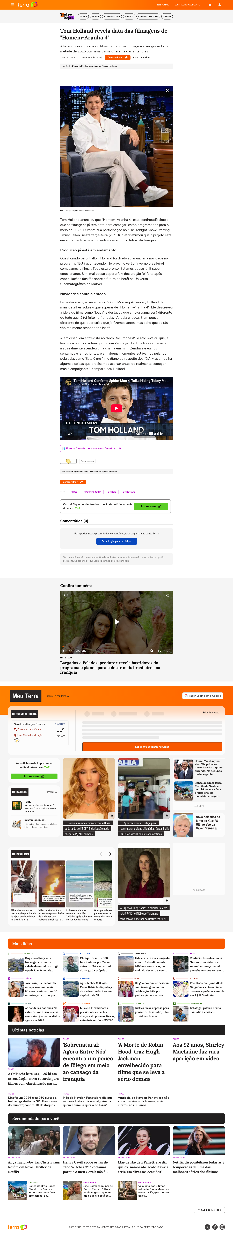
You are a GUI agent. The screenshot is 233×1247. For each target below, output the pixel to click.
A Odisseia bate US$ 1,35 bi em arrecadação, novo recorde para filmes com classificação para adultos (33, 1079)
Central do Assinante (187, 4)
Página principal (28, 5)
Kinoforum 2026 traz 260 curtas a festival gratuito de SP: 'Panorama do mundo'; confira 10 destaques (32, 1101)
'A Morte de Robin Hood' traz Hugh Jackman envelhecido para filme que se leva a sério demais (141, 1061)
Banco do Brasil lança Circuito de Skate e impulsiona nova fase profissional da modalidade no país (41, 1191)
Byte (192, 953)
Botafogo (196, 1003)
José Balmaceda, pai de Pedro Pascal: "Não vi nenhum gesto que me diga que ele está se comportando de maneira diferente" (98, 1191)
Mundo (138, 978)
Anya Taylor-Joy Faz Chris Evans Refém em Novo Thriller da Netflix (34, 1167)
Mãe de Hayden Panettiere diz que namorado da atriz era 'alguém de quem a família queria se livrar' (88, 1101)
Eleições (86, 1003)
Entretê (112, 492)
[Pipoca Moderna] (68, 461)
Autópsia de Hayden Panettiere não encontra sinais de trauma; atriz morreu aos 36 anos (143, 1101)
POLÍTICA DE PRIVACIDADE (147, 1227)
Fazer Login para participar (117, 541)
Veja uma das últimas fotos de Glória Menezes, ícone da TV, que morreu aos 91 (153, 1191)
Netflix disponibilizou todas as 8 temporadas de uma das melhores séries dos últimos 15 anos (198, 1167)
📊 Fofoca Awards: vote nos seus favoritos (89, 448)
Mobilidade (140, 953)
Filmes (74, 492)
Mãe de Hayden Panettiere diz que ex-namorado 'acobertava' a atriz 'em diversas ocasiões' (143, 1167)
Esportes (33, 1182)
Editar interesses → (212, 712)
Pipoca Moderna (92, 492)
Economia (85, 953)
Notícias (194, 978)
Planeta (28, 953)
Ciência (28, 978)
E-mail (210, 4)
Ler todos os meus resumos (152, 747)
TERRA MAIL (163, 4)
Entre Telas (129, 492)
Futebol (140, 1003)
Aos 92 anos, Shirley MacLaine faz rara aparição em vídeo (198, 1051)
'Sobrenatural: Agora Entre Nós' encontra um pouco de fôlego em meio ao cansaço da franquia (88, 1061)
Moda (28, 1003)
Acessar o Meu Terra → (58, 695)
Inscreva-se (31, 776)
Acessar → (52, 791)
